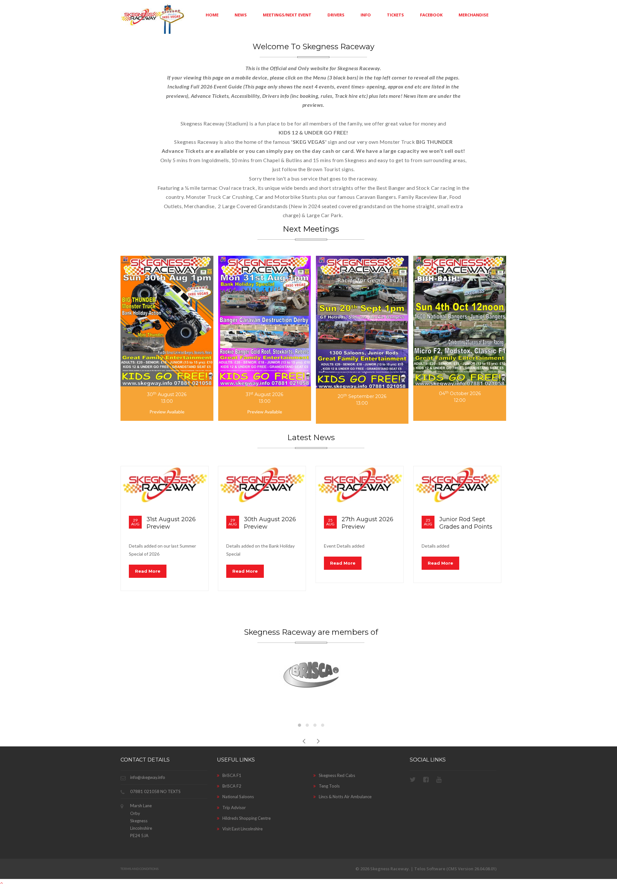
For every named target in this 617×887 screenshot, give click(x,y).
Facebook (431, 15)
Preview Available (166, 411)
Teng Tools (329, 786)
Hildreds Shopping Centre (246, 818)
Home (212, 15)
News (241, 15)
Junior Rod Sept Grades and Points (465, 523)
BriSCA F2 (231, 786)
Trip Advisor (234, 807)
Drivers (335, 15)
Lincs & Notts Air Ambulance (345, 796)
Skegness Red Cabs (337, 775)
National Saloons (238, 796)
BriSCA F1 (231, 775)
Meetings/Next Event (287, 15)
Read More (147, 571)
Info (366, 15)
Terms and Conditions (139, 869)
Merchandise (473, 15)
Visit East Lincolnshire (242, 828)
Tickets (395, 15)
